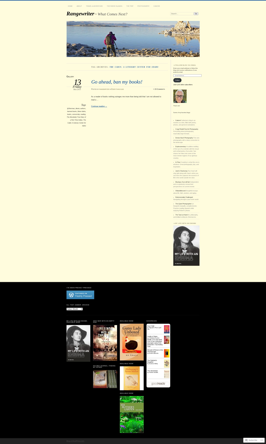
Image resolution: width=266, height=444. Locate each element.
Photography (143, 6)
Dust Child (150, 326)
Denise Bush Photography (184, 138)
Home (70, 6)
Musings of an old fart (182, 182)
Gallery (70, 76)
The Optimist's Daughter (152, 361)
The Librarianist (152, 371)
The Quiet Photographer (183, 204)
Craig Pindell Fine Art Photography (186, 129)
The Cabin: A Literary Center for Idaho (76, 122)
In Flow (177, 162)
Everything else (117, 89)
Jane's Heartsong (181, 171)
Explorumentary (180, 146)
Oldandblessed (180, 191)
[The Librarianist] (166, 377)
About (79, 6)
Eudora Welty (153, 363)
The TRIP (129, 6)
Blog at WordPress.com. (75, 441)
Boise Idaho (81, 111)
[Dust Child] (166, 333)
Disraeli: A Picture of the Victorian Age (155, 350)
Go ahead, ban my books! (116, 82)
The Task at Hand (181, 215)
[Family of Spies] (166, 343)
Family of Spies (152, 336)
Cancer (157, 6)
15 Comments (160, 89)
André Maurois (153, 353)
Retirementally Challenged (184, 197)
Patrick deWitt (153, 372)
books (69, 114)
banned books (72, 111)
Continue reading (99, 106)
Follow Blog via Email (185, 65)
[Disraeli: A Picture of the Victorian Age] (166, 357)
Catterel (178, 120)
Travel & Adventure (94, 6)
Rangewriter (80, 13)
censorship (76, 114)
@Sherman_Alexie (73, 108)
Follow (177, 80)
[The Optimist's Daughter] (166, 367)
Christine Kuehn (154, 338)
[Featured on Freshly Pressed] (80, 298)
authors (82, 108)
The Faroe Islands (114, 6)
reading (82, 114)
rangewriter (104, 89)
